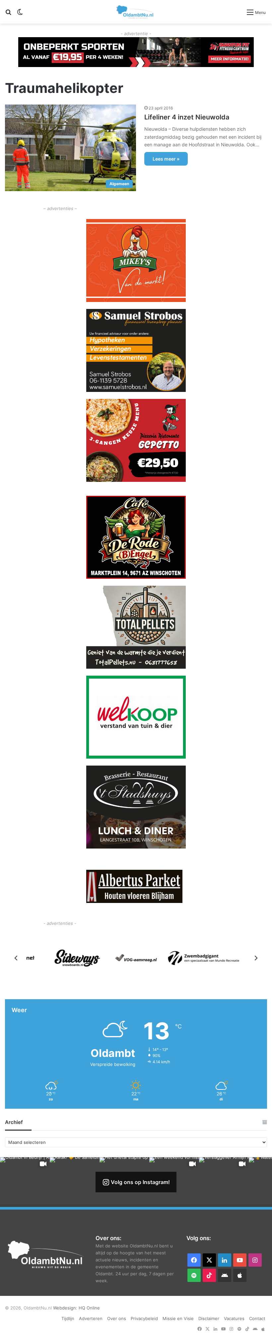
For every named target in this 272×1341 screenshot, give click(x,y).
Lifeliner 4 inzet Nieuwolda (186, 117)
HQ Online (89, 1307)
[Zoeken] (8, 14)
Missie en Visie (178, 1318)
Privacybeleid (144, 1318)
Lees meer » (166, 159)
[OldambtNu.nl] (135, 12)
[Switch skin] (20, 14)
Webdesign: (66, 1307)
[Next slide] (255, 958)
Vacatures (234, 1318)
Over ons (116, 1318)
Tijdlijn (67, 1318)
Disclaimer (208, 1318)
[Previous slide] (16, 958)
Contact (257, 1318)
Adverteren (90, 1318)
